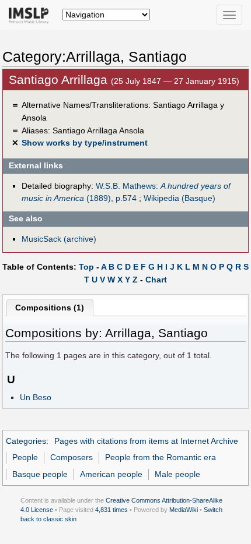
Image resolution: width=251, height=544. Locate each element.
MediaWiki (183, 509)
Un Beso (35, 397)
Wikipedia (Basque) (179, 198)
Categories (26, 441)
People (25, 457)
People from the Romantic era (160, 457)
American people (111, 474)
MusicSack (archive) (59, 238)
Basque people (40, 474)
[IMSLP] (31, 14)
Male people (177, 474)
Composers (71, 457)
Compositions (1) (49, 307)
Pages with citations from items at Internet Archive (146, 441)
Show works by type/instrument (85, 142)
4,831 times (111, 509)
